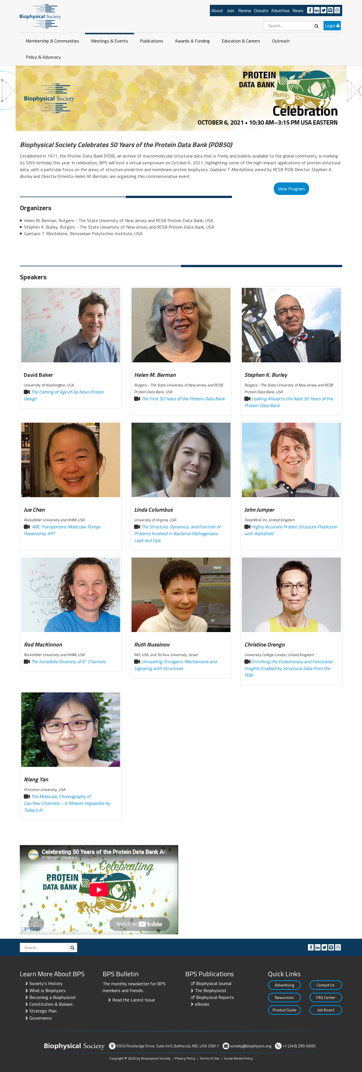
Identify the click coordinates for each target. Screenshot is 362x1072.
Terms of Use (209, 1058)
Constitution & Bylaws (51, 1004)
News (297, 10)
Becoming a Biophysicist (52, 997)
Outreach (281, 40)
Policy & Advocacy (43, 57)
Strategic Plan (43, 1010)
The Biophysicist (211, 990)
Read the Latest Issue (133, 999)
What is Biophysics (47, 990)
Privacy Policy (185, 1058)
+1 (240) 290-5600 (299, 1046)
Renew (244, 10)
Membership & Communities (52, 40)
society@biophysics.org (250, 1046)
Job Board (325, 1010)
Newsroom (284, 997)
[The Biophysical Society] (40, 15)
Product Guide (284, 1010)
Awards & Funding (192, 40)
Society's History (46, 983)
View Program (291, 188)
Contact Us (326, 985)
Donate (261, 10)
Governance (40, 1017)
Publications (151, 40)
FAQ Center (325, 997)
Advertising (284, 985)
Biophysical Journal (213, 983)
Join (230, 10)
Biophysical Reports (215, 997)
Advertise (280, 10)
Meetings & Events (109, 40)
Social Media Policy (238, 1058)
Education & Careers (241, 40)
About (217, 10)
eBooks (202, 1004)
